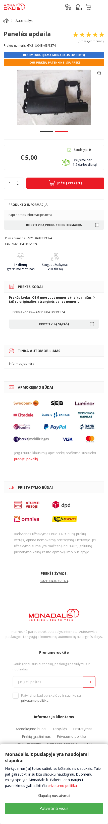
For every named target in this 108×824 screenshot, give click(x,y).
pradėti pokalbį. (26, 459)
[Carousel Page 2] (61, 131)
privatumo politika (62, 785)
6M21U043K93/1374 (54, 581)
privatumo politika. (35, 700)
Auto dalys (24, 20)
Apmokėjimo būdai (31, 728)
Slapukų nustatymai (54, 795)
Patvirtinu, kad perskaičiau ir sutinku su (51, 698)
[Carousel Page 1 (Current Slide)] (46, 131)
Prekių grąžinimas (36, 736)
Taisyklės (59, 728)
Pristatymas (82, 728)
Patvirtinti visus (54, 808)
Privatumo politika (71, 736)
